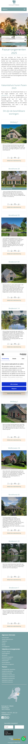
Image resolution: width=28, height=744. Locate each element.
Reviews (3, 644)
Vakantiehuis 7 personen (7, 680)
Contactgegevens (6, 646)
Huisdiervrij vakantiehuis (7, 671)
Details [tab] (14, 358)
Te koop (3, 643)
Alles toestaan (14, 384)
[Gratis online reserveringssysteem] (14, 738)
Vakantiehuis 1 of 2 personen (8, 674)
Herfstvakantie (5, 660)
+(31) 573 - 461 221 (12, 713)
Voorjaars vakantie (6, 651)
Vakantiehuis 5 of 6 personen (8, 678)
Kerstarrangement (6, 662)
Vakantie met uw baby (7, 673)
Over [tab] (23, 358)
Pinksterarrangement (6, 659)
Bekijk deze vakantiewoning (14, 160)
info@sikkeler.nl (5, 714)
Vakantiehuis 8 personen (7, 682)
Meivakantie (4, 655)
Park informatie (5, 637)
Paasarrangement (6, 653)
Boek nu (5, 9)
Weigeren (14, 388)
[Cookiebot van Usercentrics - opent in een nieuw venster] (20, 354)
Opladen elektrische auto (7, 639)
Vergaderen (4, 641)
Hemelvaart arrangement (7, 657)
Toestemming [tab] (5, 358)
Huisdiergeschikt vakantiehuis (8, 669)
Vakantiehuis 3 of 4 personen (8, 676)
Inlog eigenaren (8, 733)
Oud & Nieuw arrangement (8, 664)
